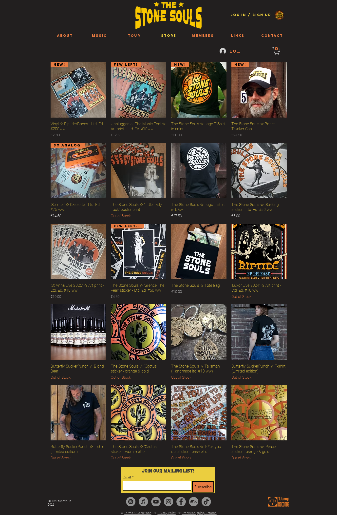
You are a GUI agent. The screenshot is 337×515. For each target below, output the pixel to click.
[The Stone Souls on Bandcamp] (193, 501)
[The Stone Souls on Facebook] (181, 501)
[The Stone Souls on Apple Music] (143, 501)
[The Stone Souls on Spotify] (130, 501)
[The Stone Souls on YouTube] (156, 501)
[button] (276, 51)
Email (128, 477)
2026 (51, 504)
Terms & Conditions (137, 513)
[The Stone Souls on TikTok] (206, 501)
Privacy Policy (166, 513)
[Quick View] (138, 170)
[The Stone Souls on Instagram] (168, 501)
